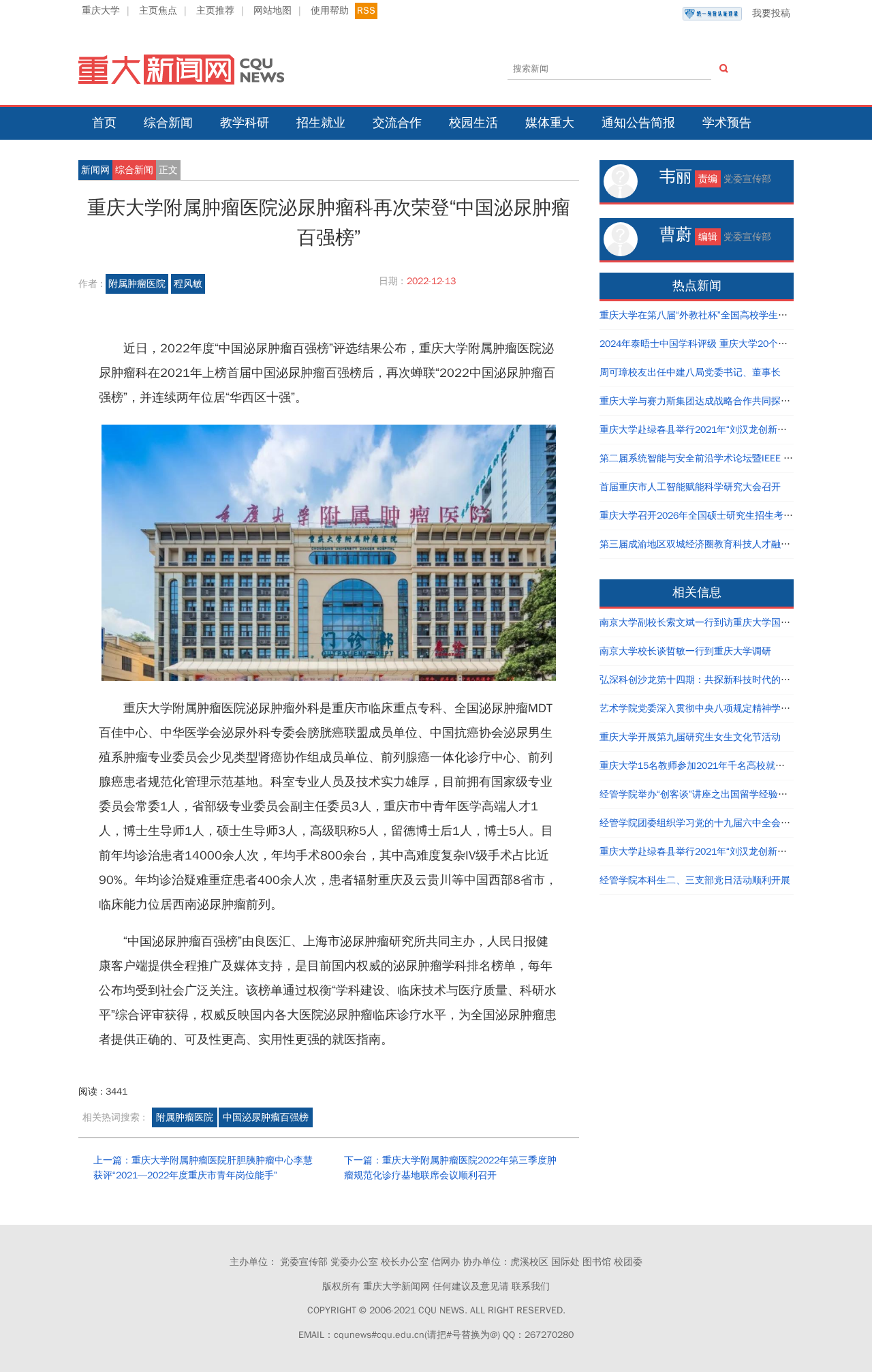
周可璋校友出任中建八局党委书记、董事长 (690, 372)
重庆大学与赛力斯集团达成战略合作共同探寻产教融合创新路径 (733, 401)
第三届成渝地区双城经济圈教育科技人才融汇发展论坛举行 (723, 544)
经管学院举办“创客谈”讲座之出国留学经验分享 (698, 794)
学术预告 (726, 122)
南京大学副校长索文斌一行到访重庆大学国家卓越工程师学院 (728, 622)
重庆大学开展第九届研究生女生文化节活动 (690, 737)
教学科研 (244, 122)
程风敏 (188, 284)
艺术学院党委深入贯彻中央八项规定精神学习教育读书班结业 (728, 708)
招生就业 (320, 122)
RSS (366, 10)
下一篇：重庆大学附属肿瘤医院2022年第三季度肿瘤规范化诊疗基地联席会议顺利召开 (450, 1168)
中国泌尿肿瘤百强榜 (266, 1117)
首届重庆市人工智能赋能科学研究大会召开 (690, 487)
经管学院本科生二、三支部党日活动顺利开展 (695, 880)
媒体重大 (549, 122)
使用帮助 (330, 10)
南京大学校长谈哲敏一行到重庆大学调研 (685, 651)
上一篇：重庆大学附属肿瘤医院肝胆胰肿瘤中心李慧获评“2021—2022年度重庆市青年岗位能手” (203, 1168)
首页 (104, 122)
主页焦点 (158, 10)
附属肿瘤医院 (137, 284)
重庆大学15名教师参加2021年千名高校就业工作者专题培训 (726, 766)
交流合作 (397, 122)
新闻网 (95, 170)
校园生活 (473, 122)
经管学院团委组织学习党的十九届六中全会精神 (700, 823)
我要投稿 (771, 13)
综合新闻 (168, 122)
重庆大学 (101, 10)
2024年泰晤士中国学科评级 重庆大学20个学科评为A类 (715, 344)
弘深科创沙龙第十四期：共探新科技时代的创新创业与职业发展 (733, 680)
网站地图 (272, 10)
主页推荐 (215, 10)
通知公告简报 (638, 122)
